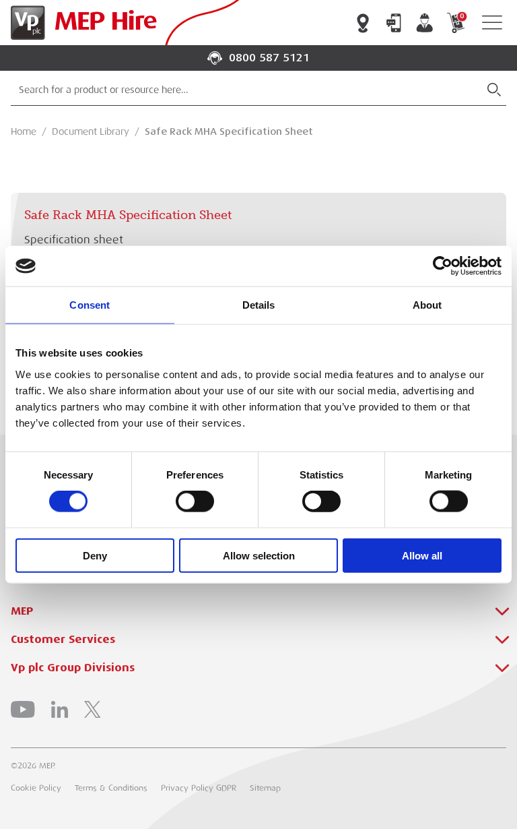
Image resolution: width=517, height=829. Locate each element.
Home (23, 131)
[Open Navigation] (492, 23)
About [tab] (427, 305)
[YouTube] (23, 709)
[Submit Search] (494, 89)
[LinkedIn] (59, 709)
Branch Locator (363, 23)
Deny (95, 555)
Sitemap (265, 788)
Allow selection (259, 555)
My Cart (462, 16)
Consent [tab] (89, 305)
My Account (425, 23)
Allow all (422, 555)
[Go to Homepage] (81, 22)
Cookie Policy (36, 788)
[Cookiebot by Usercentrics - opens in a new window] (443, 266)
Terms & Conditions (111, 788)
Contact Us (394, 23)
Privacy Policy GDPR (198, 788)
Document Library (90, 131)
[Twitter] (92, 709)
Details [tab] (258, 305)
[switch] (195, 501)
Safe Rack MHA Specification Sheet (229, 131)
